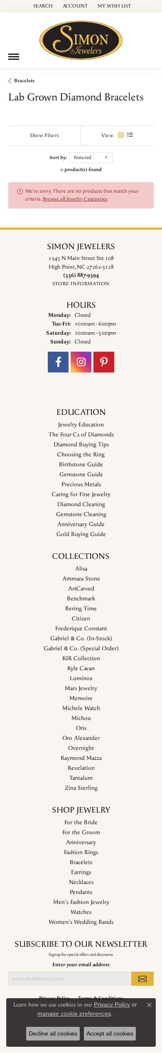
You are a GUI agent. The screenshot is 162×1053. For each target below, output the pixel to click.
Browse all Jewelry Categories (75, 199)
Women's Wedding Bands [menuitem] (81, 922)
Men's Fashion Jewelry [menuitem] (81, 902)
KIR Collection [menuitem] (81, 658)
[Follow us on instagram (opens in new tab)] (81, 362)
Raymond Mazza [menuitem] (81, 758)
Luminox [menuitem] (81, 678)
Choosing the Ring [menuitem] (81, 454)
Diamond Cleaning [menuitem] (81, 504)
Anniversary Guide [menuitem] (81, 524)
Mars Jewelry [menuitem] (81, 688)
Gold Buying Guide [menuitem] (81, 534)
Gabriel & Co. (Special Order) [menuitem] (81, 648)
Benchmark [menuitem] (81, 598)
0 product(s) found (81, 170)
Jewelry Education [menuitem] (81, 425)
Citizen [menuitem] (81, 618)
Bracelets (24, 81)
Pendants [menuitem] (81, 892)
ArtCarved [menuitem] (81, 589)
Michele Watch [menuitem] (81, 708)
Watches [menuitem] (81, 912)
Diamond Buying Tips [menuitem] (81, 444)
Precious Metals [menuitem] (81, 484)
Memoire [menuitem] (81, 698)
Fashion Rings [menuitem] (81, 852)
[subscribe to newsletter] (142, 979)
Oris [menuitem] (81, 728)
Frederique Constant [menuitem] (81, 628)
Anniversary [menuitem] (81, 842)
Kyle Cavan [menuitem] (81, 668)
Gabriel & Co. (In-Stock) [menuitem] (81, 638)
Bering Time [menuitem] (81, 608)
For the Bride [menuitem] (81, 822)
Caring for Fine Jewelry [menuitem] (81, 494)
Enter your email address (81, 965)
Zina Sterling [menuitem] (81, 788)
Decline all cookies (53, 1033)
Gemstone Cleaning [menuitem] (81, 514)
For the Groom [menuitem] (81, 832)
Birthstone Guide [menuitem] (81, 464)
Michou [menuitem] (81, 718)
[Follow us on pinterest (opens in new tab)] (103, 362)
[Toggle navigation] (13, 56)
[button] (42, 6)
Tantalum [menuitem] (81, 778)
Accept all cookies (109, 1033)
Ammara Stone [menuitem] (81, 579)
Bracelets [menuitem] (81, 862)
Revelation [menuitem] (81, 768)
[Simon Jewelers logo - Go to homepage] (81, 37)
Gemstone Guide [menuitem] (81, 474)
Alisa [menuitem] (81, 569)
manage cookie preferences (74, 1013)
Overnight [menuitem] (81, 748)
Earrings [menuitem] (81, 872)
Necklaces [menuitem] (81, 882)
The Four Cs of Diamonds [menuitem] (81, 434)
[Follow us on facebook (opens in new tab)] (58, 362)
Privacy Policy (112, 1004)
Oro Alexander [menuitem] (81, 738)
